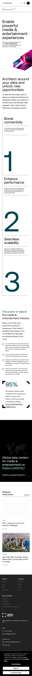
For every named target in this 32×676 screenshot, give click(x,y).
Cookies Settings (16, 664)
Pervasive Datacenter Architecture (10, 606)
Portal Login (7, 645)
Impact (19, 584)
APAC (3, 587)
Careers (20, 589)
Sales (3, 628)
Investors (20, 587)
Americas (4, 581)
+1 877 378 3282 (8, 631)
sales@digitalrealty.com (10, 633)
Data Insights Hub (6, 604)
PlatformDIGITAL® (7, 596)
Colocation (4, 598)
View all (26, 494)
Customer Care (6, 639)
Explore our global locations (13, 475)
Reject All (16, 668)
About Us (20, 581)
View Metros (5, 589)
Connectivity (5, 601)
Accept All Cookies (16, 672)
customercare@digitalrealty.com (12, 642)
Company (21, 579)
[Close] (29, 653)
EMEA (3, 584)
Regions (4, 579)
